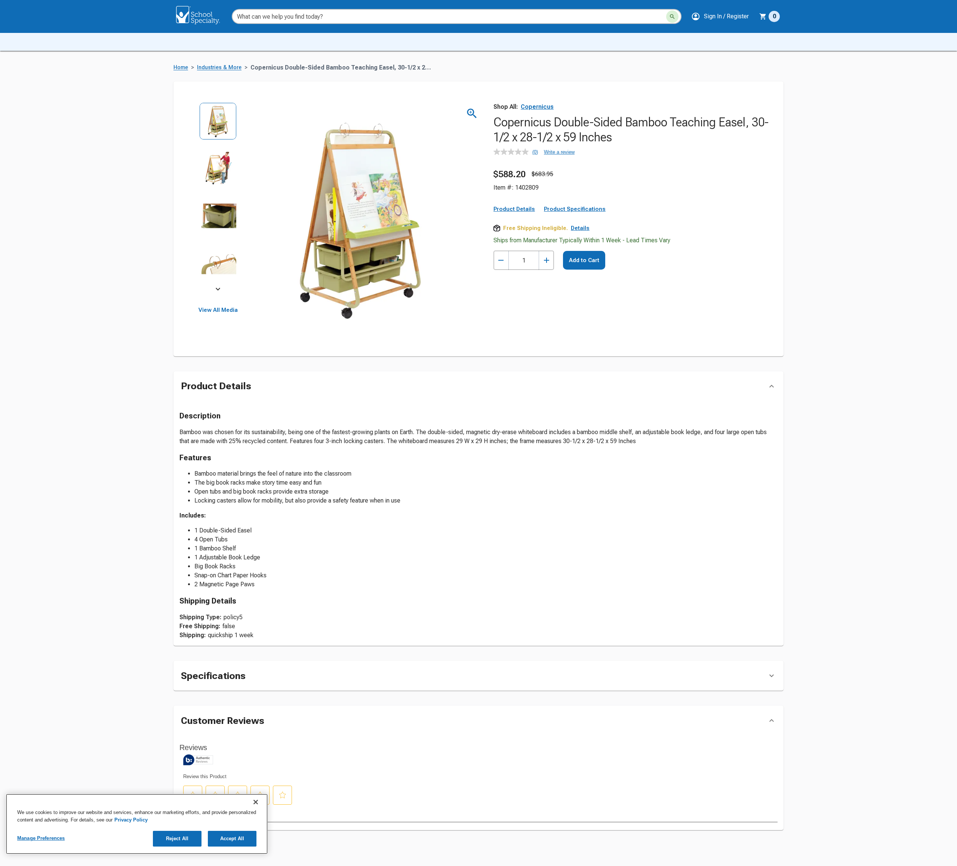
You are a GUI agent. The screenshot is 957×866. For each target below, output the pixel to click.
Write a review (559, 152)
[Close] (255, 802)
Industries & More (219, 67)
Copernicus (537, 106)
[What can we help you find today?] (672, 16)
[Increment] (546, 260)
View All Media (218, 310)
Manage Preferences (41, 838)
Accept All (232, 838)
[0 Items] (763, 16)
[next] (217, 290)
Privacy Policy (131, 820)
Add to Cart (584, 260)
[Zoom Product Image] (471, 113)
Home (180, 67)
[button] (720, 16)
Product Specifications (575, 209)
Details (580, 228)
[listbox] (218, 197)
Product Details (514, 209)
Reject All (177, 838)
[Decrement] (501, 260)
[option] (218, 126)
